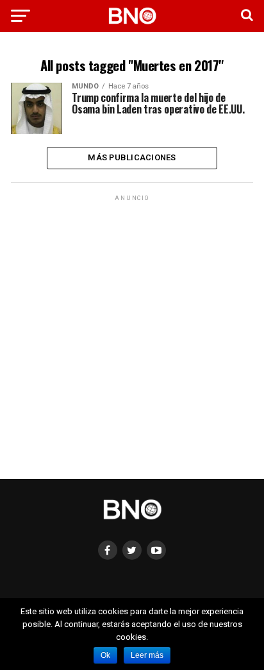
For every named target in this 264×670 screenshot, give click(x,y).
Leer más (147, 655)
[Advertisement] (132, 336)
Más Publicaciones (132, 157)
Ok (105, 655)
